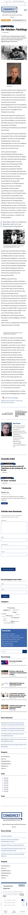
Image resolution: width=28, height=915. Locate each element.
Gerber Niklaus (4, 728)
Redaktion (5, 472)
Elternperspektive (5, 763)
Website (3, 551)
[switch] (23, 900)
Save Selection (14, 911)
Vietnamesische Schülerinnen (7, 402)
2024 (5, 782)
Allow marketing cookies (9, 905)
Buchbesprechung (5, 761)
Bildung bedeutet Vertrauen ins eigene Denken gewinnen (16, 684)
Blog (2, 26)
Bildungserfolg (7, 400)
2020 (5, 789)
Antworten (4, 503)
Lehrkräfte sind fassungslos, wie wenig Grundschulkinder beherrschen (17, 707)
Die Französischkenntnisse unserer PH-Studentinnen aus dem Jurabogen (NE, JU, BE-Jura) (13, 468)
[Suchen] (24, 651)
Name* (2, 583)
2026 (5, 778)
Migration (13, 400)
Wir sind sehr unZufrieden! (15, 661)
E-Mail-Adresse (5, 544)
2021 (5, 787)
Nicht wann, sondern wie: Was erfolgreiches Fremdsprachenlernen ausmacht (18, 672)
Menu (25, 10)
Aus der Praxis (4, 756)
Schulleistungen (19, 400)
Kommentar (4, 520)
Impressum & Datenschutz (18, 1)
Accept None (5, 911)
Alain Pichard (6, 32)
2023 (5, 783)
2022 (5, 785)
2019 (5, 791)
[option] (19, 20)
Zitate (2, 768)
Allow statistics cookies (9, 902)
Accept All (22, 911)
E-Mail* (2, 589)
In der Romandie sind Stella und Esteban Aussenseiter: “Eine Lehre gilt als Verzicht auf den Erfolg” (17, 695)
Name (2, 537)
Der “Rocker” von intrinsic (8, 481)
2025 (5, 780)
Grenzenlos (4, 766)
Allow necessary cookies (10, 900)
